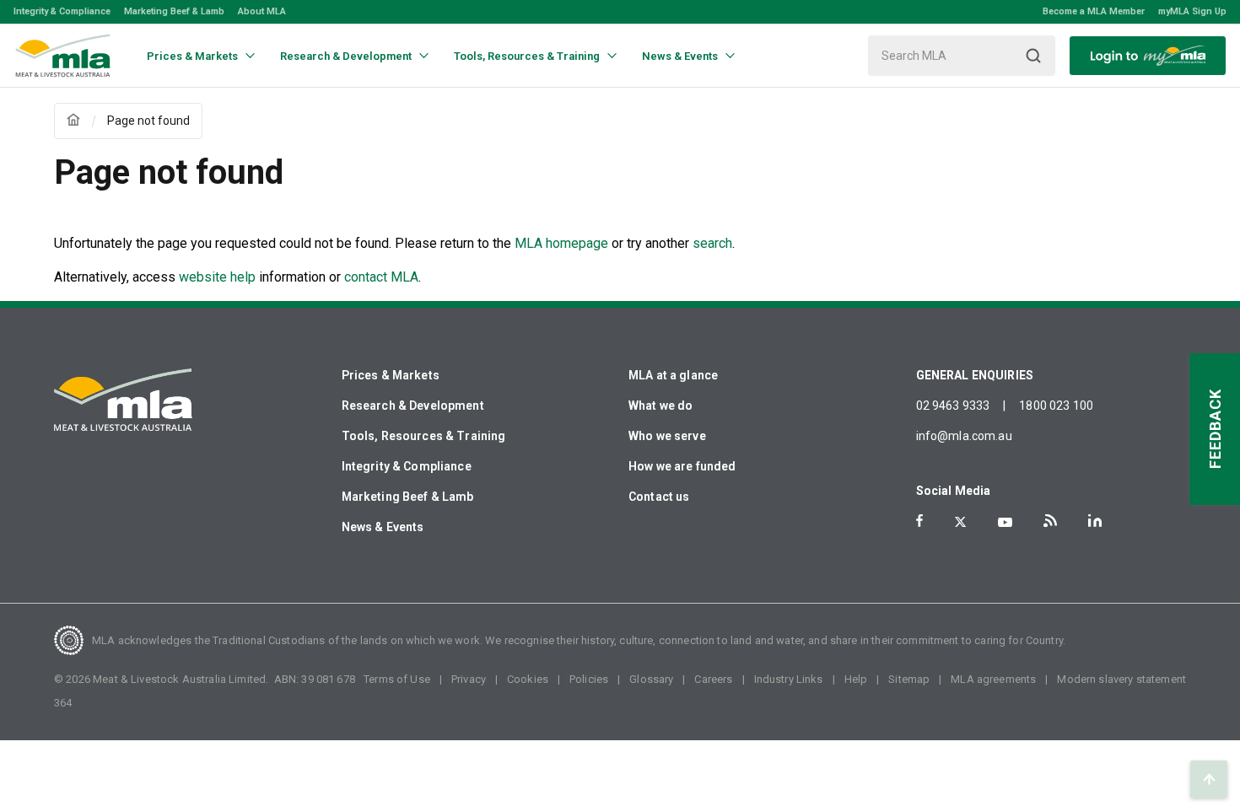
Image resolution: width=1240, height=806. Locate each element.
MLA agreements (993, 679)
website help (217, 277)
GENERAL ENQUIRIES (975, 375)
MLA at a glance (673, 375)
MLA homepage (563, 243)
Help (856, 679)
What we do (660, 405)
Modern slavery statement (1121, 679)
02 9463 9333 (953, 405)
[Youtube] (1005, 522)
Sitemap (909, 679)
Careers (713, 679)
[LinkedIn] (1095, 520)
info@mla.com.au (964, 436)
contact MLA (381, 277)
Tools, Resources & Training (424, 436)
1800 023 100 (1056, 405)
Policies (588, 679)
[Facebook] (919, 520)
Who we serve (667, 436)
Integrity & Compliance (62, 11)
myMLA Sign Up (1192, 11)
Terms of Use (397, 679)
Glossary (651, 679)
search (712, 243)
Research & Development (413, 405)
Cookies (527, 679)
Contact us (659, 496)
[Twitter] (960, 522)
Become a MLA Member (1094, 11)
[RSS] (1050, 520)
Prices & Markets (390, 375)
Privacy (468, 679)
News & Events (383, 527)
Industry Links (788, 679)
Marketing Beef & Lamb (174, 11)
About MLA (262, 11)
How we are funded (682, 466)
